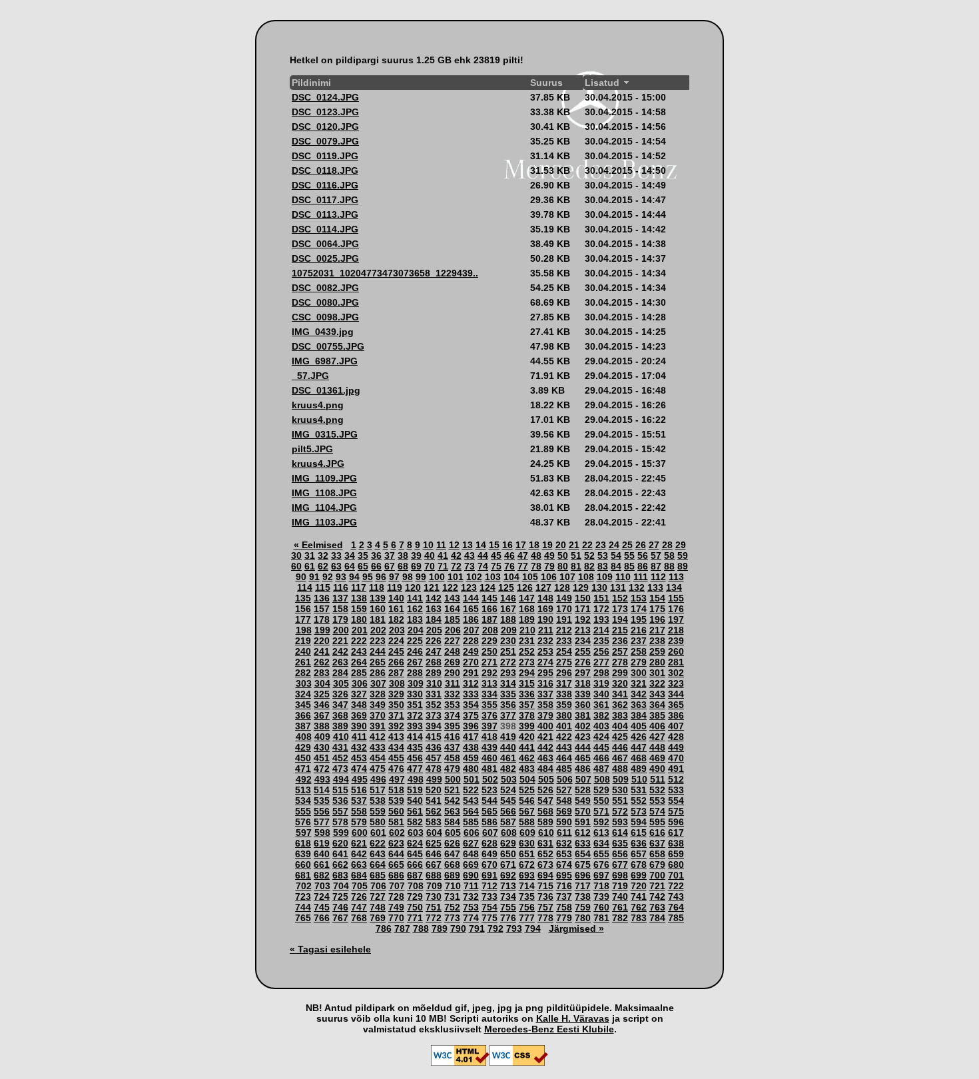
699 (639, 875)
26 (640, 545)
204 (416, 630)
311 (452, 683)
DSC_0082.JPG (325, 287)
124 (487, 587)
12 (454, 545)
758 (564, 907)
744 (303, 907)
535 (322, 800)
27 (654, 545)
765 (303, 917)
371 (396, 715)
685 (378, 875)
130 (599, 587)
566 (508, 811)
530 (620, 790)
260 (676, 651)
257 (620, 651)
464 (564, 758)
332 (452, 694)
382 (601, 715)
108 (586, 576)
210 (527, 630)
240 (303, 651)
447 (639, 747)
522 (471, 790)
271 (489, 662)
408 (304, 736)
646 (434, 854)
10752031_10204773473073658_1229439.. (385, 273)
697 (601, 875)
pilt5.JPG (312, 449)
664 (378, 864)
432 (359, 747)
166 (489, 608)
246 (415, 651)
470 (676, 758)
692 (508, 875)
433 (378, 747)
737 (564, 896)
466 (601, 758)
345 (303, 704)
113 (676, 576)
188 (508, 619)
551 (620, 800)
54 (616, 555)
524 (508, 790)
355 (489, 704)
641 (340, 854)
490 (657, 768)
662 (340, 864)
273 (527, 662)
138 (359, 598)
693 (527, 875)
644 (396, 854)
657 (639, 854)
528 (583, 790)
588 (527, 822)
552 (639, 800)
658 (657, 854)
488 (620, 768)
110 (623, 576)
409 (322, 736)
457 (434, 758)
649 (489, 854)
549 (583, 800)
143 (452, 598)
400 (545, 726)
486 (583, 768)
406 (657, 726)
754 (489, 907)
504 (527, 779)
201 (360, 630)
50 (562, 555)
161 (396, 608)
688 (434, 875)
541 (434, 800)
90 (301, 576)
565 (489, 811)
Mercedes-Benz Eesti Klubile (549, 1029)
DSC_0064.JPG (325, 243)
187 (489, 619)
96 (381, 576)
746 (340, 907)
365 (676, 704)
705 (360, 886)
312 (471, 683)
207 (472, 630)
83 (602, 566)
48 (536, 555)
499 (434, 779)
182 (396, 619)
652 (545, 854)
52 (589, 555)
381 (583, 715)
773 (452, 917)
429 (303, 747)
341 (620, 694)
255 (583, 651)
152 (620, 598)
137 (340, 598)
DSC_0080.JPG (325, 302)
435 (415, 747)
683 (340, 875)
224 (396, 640)
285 (359, 672)
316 (545, 683)
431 (340, 747)
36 (376, 555)
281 (676, 662)
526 (545, 790)
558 (359, 811)
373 (434, 715)
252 (527, 651)
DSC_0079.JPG (325, 141)
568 (545, 811)
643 (378, 854)
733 (489, 896)
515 (340, 790)
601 (378, 832)
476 (396, 768)
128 (562, 587)
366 (303, 715)
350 (396, 704)
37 (389, 555)
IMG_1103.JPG (324, 522)
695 (564, 875)
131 (618, 587)
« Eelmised (318, 545)
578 (340, 822)
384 (639, 715)
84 (616, 566)
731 (452, 896)
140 (396, 598)
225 (415, 640)
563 (452, 811)
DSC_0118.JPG (325, 170)
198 (304, 630)
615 (639, 832)
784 (657, 917)
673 (545, 864)
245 (396, 651)
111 (640, 576)
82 (589, 566)
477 (415, 768)
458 (452, 758)
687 (415, 875)
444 (583, 747)
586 (489, 822)
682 (322, 875)
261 (303, 662)
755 (508, 907)
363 (639, 704)
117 (358, 587)
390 (359, 726)
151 (601, 598)
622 (378, 843)
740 (620, 896)
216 (639, 630)
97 (394, 576)
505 (546, 779)
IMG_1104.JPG (324, 507)
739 (601, 896)
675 (583, 864)
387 (303, 726)
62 (323, 566)
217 (657, 630)
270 (471, 662)
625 (434, 843)
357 (527, 704)
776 (508, 917)
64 (349, 566)
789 (440, 928)
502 (490, 779)
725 (340, 896)
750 (415, 907)
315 (527, 683)
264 (359, 662)
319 (601, 683)
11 (441, 545)
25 (627, 545)
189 (527, 619)
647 (452, 854)
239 (676, 640)
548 (564, 800)
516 (359, 790)
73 (469, 566)
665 (396, 864)
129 (581, 587)
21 (574, 545)
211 (545, 630)
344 (676, 694)
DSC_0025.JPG (325, 258)
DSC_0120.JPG (325, 126)
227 (452, 640)
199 (322, 630)
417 (471, 736)
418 (489, 736)
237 (639, 640)
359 (564, 704)
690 (471, 875)
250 (489, 651)
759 (583, 907)
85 (629, 566)
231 (527, 640)
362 (620, 704)
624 (415, 843)
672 (527, 864)
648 (471, 854)
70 (429, 566)
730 (434, 896)
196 (657, 619)
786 (384, 928)
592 (601, 822)
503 (509, 779)
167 (508, 608)
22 (587, 545)
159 (359, 608)
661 (322, 864)
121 (432, 587)
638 (676, 843)
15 (494, 545)
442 (545, 747)
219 (303, 640)
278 (620, 662)
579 (359, 822)
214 (601, 630)
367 (322, 715)
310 (434, 683)
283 (322, 672)
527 (564, 790)
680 (676, 864)
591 (583, 822)
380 (564, 715)
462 (527, 758)
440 (508, 747)
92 (327, 576)
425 (620, 736)
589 (545, 822)
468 (639, 758)
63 (336, 566)
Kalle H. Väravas (572, 1018)
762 (639, 907)
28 (667, 545)
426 (639, 736)
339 (583, 694)
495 (360, 779)
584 (452, 822)
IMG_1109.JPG (324, 478)
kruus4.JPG (318, 463)
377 (508, 715)
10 (428, 545)
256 (601, 651)
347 (340, 704)
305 (341, 683)
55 (629, 555)
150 (583, 598)
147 (527, 598)
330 (415, 694)
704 (341, 886)
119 (394, 587)
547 (545, 800)
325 (322, 694)
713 (508, 886)
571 (601, 811)
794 (533, 928)
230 (508, 640)
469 (657, 758)
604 (434, 832)
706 (378, 886)
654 (583, 854)
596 (676, 822)
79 (549, 566)
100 (437, 576)
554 (676, 800)
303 (304, 683)
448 (657, 747)
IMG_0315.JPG (325, 434)
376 (489, 715)
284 (340, 672)
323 (676, 683)
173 (620, 608)
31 (309, 555)
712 (489, 886)
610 (546, 832)
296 (564, 672)
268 (434, 662)
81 (576, 566)
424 (601, 736)
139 (378, 598)
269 (452, 662)
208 (490, 630)
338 (564, 694)
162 (415, 608)
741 (639, 896)
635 (620, 843)
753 (471, 907)
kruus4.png (318, 405)
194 (620, 619)
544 (489, 800)
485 (564, 768)
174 (639, 608)
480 (471, 768)
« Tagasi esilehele (330, 949)
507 (583, 779)
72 (456, 566)
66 (376, 566)
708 (416, 886)
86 (642, 566)
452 (340, 758)
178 (322, 619)
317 (564, 683)
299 (620, 672)
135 (303, 598)
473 (340, 768)
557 (340, 811)
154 (657, 598)
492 (304, 779)
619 (322, 843)
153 (639, 598)
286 (378, 672)
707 (397, 886)
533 (676, 790)
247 (434, 651)
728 (396, 896)
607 (490, 832)
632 (564, 843)
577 (322, 822)
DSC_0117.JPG (325, 199)
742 (657, 896)
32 (323, 555)
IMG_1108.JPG (324, 493)
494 (341, 779)
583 (434, 822)
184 (434, 619)
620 (340, 843)
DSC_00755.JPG (328, 346)
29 (680, 545)
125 (506, 587)
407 (676, 726)
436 (434, 747)
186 (471, 619)
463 (545, 758)
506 (565, 779)
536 (340, 800)
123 (469, 587)
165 (471, 608)
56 (642, 555)
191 (564, 619)
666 (415, 864)
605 (453, 832)
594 (639, 822)
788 (421, 928)
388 (322, 726)
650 (508, 854)
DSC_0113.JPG (325, 214)
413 (396, 736)
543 (471, 800)
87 (656, 566)
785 (676, 917)
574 (657, 811)
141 (415, 598)
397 (489, 726)
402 (583, 726)
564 (471, 811)
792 (495, 928)
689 (452, 875)
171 (583, 608)
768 (359, 917)
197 (676, 619)
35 (363, 555)
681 (303, 875)
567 (527, 811)
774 (471, 917)
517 (378, 790)
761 (620, 907)
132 (637, 587)
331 (434, 694)
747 (359, 907)
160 (378, 608)
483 (527, 768)
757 (545, 907)
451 (322, 758)
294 (527, 672)
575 (676, 811)
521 (452, 790)
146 (508, 598)
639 (303, 854)
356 (508, 704)
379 (545, 715)
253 (545, 651)
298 (601, 672)
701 (676, 875)
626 (452, 843)
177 (303, 619)
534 (303, 800)
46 (509, 555)
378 (527, 715)
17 (520, 545)
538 (378, 800)
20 (560, 545)
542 (452, 800)
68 (403, 566)
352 (434, 704)
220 (322, 640)
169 (545, 608)
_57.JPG (310, 375)
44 (483, 555)
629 (508, 843)
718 (601, 886)
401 (564, 726)
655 (601, 854)
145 (489, 598)
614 (620, 832)
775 (489, 917)
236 (620, 640)
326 (340, 694)
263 (340, 662)
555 (303, 811)
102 (474, 576)
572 (620, 811)
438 (471, 747)
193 (601, 619)
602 (397, 832)
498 (416, 779)
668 (452, 864)
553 (657, 800)
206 (453, 630)
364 (657, 704)
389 (340, 726)
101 (456, 576)
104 (511, 576)
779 (564, 917)
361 (601, 704)
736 (545, 896)
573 (639, 811)
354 (471, 704)
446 (620, 747)
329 (396, 694)
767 (340, 917)
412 (378, 736)
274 (545, 662)
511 (657, 779)
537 (359, 800)
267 (415, 662)
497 (397, 779)
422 (564, 736)
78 (536, 566)
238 (657, 640)
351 (415, 704)
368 (340, 715)
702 (304, 886)
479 (452, 768)
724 (322, 896)
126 (525, 587)
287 (396, 672)
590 (564, 822)
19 (547, 545)
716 (564, 886)
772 (434, 917)
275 (564, 662)
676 (601, 864)
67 (389, 566)
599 (341, 832)
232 (545, 640)
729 (415, 896)
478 (434, 768)
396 (471, 726)
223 (378, 640)
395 (452, 726)
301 (657, 672)
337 (545, 694)
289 (434, 672)
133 (655, 587)
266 (396, 662)
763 (657, 907)
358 (545, 704)
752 (452, 907)
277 (601, 662)
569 (564, 811)
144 (471, 598)
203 (397, 630)
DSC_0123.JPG (325, 112)
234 (583, 640)
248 (452, 651)
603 (416, 832)
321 (639, 683)
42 (456, 555)
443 (564, 747)
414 (415, 736)
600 (360, 832)
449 (676, 747)
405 (639, 726)
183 (415, 619)
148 (545, 598)
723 (303, 896)
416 (452, 736)
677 (620, 864)
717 (583, 886)
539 (396, 800)
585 (471, 822)
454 (378, 758)
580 (378, 822)
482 (508, 768)
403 (601, 726)
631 (545, 843)
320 (620, 683)
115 (322, 587)
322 (657, 683)
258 (639, 651)
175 (657, 608)
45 (496, 555)
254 (564, 651)
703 (322, 886)
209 (509, 630)
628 (489, 843)
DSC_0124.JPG (325, 97)
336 (527, 694)
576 (303, 822)
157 (322, 608)
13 (467, 545)
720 (639, 886)
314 (508, 683)
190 (545, 619)
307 (378, 683)
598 (322, 832)
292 (489, 672)
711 (471, 886)
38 (403, 555)
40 (429, 555)
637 (657, 843)
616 (657, 832)
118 (376, 587)
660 (303, 864)
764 (676, 907)
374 (452, 715)
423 (583, 736)
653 (564, 854)
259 (657, 651)
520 (434, 790)
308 (397, 683)
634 (601, 843)
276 (583, 662)
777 (527, 917)
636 (639, 843)
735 (527, 896)
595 (657, 822)
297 (583, 672)
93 (341, 576)
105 (530, 576)
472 (322, 768)
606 (472, 832)
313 (489, 683)
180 (359, 619)
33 (336, 555)
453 (359, 758)
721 (657, 886)
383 (620, 715)
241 (322, 651)
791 (477, 928)
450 (303, 758)
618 (303, 843)
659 (676, 854)
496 (378, 779)
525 (527, 790)
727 (378, 896)
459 (471, 758)
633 (583, 843)
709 (434, 886)
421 (545, 736)
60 (296, 566)
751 (434, 907)
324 (303, 694)
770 (396, 917)
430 (322, 747)
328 (378, 694)
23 (600, 545)
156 (303, 608)
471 (303, 768)
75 (496, 566)
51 (576, 555)
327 (359, 694)
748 (378, 907)
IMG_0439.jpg (323, 331)
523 (489, 790)
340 (601, 694)
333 (471, 694)
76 (509, 566)
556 (322, 811)
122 (450, 587)
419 (508, 736)
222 (359, 640)
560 (396, 811)
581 (396, 822)
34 (349, 555)
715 (545, 886)
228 (471, 640)
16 (507, 545)
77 (522, 566)
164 (452, 608)
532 (657, 790)
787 (402, 928)
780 (583, 917)
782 (620, 917)
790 (458, 928)
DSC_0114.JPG (325, 229)
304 (322, 683)
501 (472, 779)
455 (396, 758)
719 (620, 886)
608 (509, 832)
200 (341, 630)
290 (452, 672)
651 (527, 854)
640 (322, 854)
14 (481, 545)
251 (508, 651)
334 (489, 694)
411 (359, 736)
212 (564, 630)
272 (508, 662)
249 (471, 651)
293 (508, 672)
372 (415, 715)
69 (416, 566)
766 (322, 917)
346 (322, 704)
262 (322, 662)
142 (434, 598)
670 (489, 864)
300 (639, 672)
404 (620, 726)
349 (378, 704)
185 (452, 619)
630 (527, 843)
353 (452, 704)
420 (527, 736)
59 (682, 555)
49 (549, 555)
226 (434, 640)
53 (602, 555)
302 (676, 672)
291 (471, 672)
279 (639, 662)
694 (545, 875)
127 (543, 587)
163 (434, 608)
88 (669, 566)
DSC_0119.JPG (325, 156)
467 (620, 758)
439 (489, 747)
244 (378, 651)
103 (493, 576)
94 (354, 576)
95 (367, 576)
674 (564, 864)
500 (453, 779)
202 (378, 630)
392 (396, 726)
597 (304, 832)
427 (657, 736)
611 (564, 832)
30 (296, 555)
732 (471, 896)
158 (340, 608)
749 (396, 907)
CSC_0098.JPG (325, 317)
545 (508, 800)
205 (434, 630)
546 (527, 800)
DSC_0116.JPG (325, 185)
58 (669, 555)
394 (434, 726)
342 (639, 694)
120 (413, 587)
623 (396, 843)
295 (545, 672)
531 (639, 790)
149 (564, 598)
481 (489, 768)
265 (378, 662)
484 (545, 768)
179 (340, 619)
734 (508, 896)
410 (341, 736)
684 (359, 875)
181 (378, 619)
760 (601, 907)
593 (620, 822)
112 (658, 576)
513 (303, 790)
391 (378, 726)
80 (562, 566)
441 (527, 747)
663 (359, 864)
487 (601, 768)
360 (583, 704)
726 (359, 896)
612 (583, 832)
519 (415, 790)
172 (601, 608)
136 (322, 598)
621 (359, 843)
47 (522, 555)
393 (415, 726)
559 (378, 811)
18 (534, 545)
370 (378, 715)
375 (471, 715)
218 (676, 630)
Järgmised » (576, 928)
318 (583, 683)
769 (378, 917)
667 (434, 864)
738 (583, 896)
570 (583, 811)
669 (471, 864)
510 (639, 779)
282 (303, 672)
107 (567, 576)
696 (583, 875)
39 (416, 555)
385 (657, 715)
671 (508, 864)
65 (363, 566)
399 (527, 726)
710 (453, 886)
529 (601, 790)
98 (407, 576)
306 (360, 683)
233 (564, 640)
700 (657, 875)
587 (508, 822)
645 (415, 854)
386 (676, 715)
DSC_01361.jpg (326, 390)
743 (676, 896)
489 (639, 768)
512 (676, 779)
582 (415, 822)
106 (549, 576)
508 (602, 779)
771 (415, 917)
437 (452, 747)
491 (676, 768)
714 (527, 886)
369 (359, 715)
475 (378, 768)
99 (421, 576)
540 (415, 800)
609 (527, 832)
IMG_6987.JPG (325, 361)
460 (489, 758)
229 (489, 640)
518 (396, 790)
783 (639, 917)
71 (443, 566)
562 (434, 811)
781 (601, 917)
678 (639, 864)
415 (434, 736)
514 (322, 790)
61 (309, 566)
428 (676, 736)
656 (620, 854)
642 (359, 854)
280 (657, 662)
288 (415, 672)
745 (322, 907)
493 (322, 779)
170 (564, 608)
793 (514, 928)
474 (359, 768)
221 (340, 640)
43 (469, 555)
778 (545, 917)
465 (583, 758)
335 (508, 694)
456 (415, 758)
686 (396, 875)
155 (676, 598)
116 (340, 587)
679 (657, 864)
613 (601, 832)
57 (656, 555)
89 (682, 566)
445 (601, 747)
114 (304, 587)
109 (605, 576)
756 (527, 907)
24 (614, 545)
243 (359, 651)
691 (489, 875)
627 (471, 843)
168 (527, 608)
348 (359, 704)
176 (676, 608)
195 (639, 619)
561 (415, 811)
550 (601, 800)
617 (676, 832)
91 (314, 576)
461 (508, 758)
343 (657, 694)
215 (620, 630)
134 (674, 587)
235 (601, 640)
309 (416, 683)
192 (583, 619)
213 (583, 630)
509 (621, 779)
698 (620, 875)
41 (443, 555)
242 (340, 651)
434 (396, 747)
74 (483, 566)
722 (676, 886)
